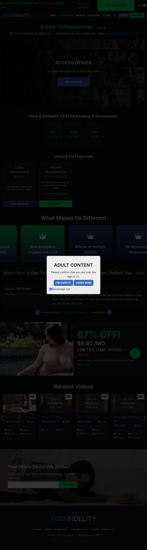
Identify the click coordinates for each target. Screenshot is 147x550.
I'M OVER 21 (63, 282)
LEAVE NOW (83, 282)
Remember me (61, 289)
